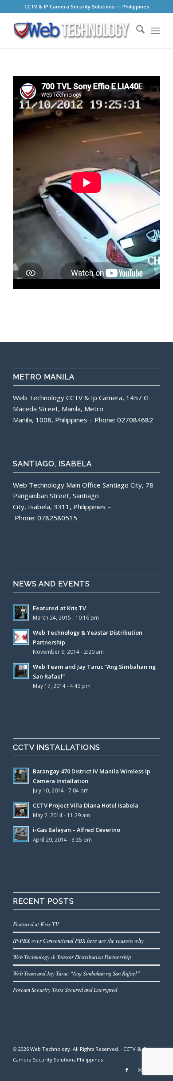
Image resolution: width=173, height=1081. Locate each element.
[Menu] (155, 30)
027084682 (135, 419)
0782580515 (57, 517)
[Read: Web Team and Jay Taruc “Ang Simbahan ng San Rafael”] (21, 671)
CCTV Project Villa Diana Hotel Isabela (85, 805)
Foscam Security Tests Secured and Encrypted (65, 989)
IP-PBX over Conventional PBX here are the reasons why (78, 940)
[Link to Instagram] (140, 1070)
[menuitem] (136, 30)
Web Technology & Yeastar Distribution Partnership (72, 956)
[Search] (136, 30)
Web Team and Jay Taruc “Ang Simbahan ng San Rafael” (76, 973)
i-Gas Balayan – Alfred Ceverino (76, 830)
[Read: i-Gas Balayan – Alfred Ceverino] (21, 834)
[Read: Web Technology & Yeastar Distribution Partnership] (21, 637)
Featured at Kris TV (59, 608)
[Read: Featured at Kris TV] (21, 613)
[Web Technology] (71, 30)
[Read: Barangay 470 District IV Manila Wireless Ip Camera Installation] (21, 776)
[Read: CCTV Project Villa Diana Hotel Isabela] (21, 810)
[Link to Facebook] (127, 1070)
